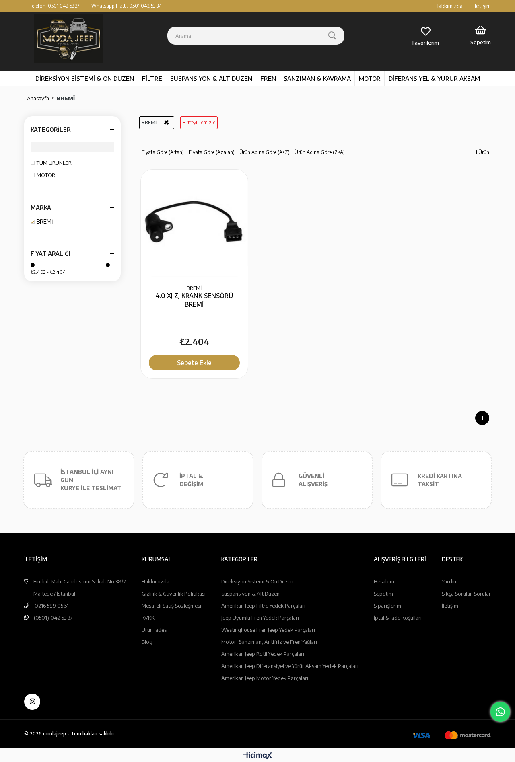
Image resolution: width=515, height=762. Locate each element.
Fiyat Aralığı (50, 253)
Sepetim (383, 593)
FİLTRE (152, 78)
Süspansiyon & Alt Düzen (250, 593)
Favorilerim (425, 42)
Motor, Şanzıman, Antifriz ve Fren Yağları (269, 642)
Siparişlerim (387, 605)
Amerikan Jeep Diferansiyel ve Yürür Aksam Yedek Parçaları (289, 666)
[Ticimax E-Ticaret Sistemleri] (257, 756)
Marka (41, 207)
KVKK (148, 617)
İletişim (482, 5)
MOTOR (370, 78)
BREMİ (45, 222)
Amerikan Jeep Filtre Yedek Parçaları (263, 605)
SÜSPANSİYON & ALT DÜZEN (211, 78)
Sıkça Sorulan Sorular (466, 593)
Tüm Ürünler (54, 163)
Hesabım (384, 581)
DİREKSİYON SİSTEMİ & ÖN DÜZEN (84, 78)
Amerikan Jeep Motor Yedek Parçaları (264, 678)
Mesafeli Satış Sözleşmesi (171, 605)
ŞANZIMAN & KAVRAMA (317, 78)
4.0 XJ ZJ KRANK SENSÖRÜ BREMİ (194, 300)
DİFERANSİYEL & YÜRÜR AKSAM (434, 78)
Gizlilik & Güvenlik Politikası (174, 593)
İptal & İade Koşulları (398, 617)
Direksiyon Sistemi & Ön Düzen (257, 581)
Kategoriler (51, 129)
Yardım (450, 581)
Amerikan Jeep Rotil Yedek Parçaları (262, 654)
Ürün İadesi (155, 629)
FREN (268, 78)
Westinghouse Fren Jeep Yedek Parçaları (268, 629)
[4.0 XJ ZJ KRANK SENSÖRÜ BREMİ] (194, 223)
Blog (147, 642)
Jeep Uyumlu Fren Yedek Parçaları (260, 617)
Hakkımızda (449, 5)
